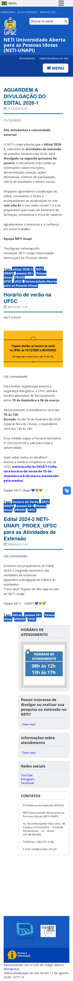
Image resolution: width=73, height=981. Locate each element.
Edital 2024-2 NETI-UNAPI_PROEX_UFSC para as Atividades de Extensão (30, 528)
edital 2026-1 (23, 269)
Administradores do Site (53, 58)
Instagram (27, 779)
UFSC (18, 281)
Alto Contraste (27, 12)
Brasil (13, 3)
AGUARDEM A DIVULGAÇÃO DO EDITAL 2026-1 (25, 96)
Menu (57, 68)
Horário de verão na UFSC (27, 298)
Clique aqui (28, 724)
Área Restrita (27, 58)
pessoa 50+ (24, 273)
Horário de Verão (26, 502)
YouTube (27, 775)
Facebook (27, 783)
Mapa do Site (48, 12)
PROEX (20, 510)
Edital (17, 615)
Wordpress (11, 969)
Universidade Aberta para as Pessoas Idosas (30, 283)
